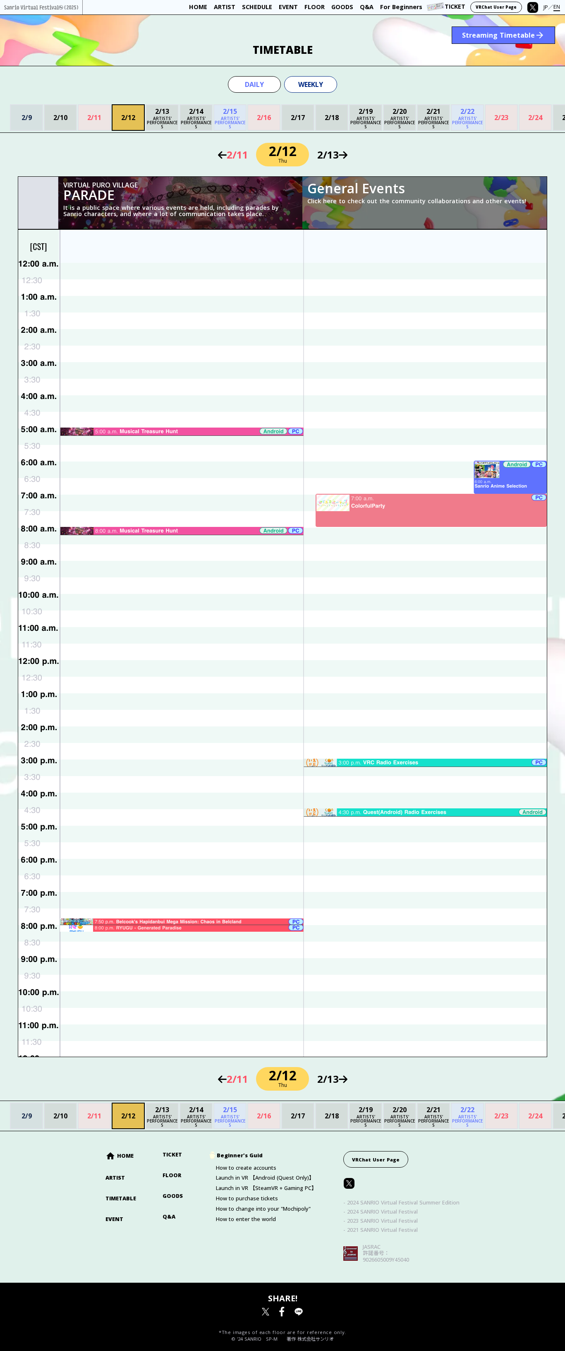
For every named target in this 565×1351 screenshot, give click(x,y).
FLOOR (172, 1175)
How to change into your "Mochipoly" (263, 1209)
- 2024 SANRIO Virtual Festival (380, 1211)
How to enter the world (246, 1219)
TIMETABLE (120, 1198)
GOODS (173, 1196)
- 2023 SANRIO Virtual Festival (380, 1220)
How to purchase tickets (247, 1198)
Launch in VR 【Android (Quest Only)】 (265, 1177)
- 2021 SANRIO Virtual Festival (380, 1229)
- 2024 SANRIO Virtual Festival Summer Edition (401, 1202)
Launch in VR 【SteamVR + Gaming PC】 (266, 1188)
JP (545, 7)
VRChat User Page (496, 7)
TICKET (172, 1154)
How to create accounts (246, 1168)
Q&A (169, 1216)
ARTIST (115, 1177)
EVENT (114, 1219)
